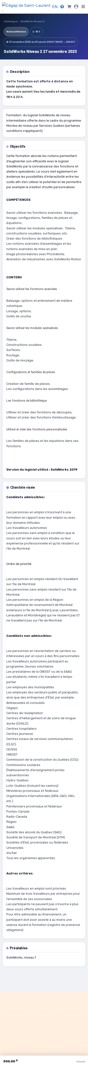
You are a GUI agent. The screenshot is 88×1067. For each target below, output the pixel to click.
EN (54, 6)
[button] (83, 6)
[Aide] (62, 6)
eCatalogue (11, 21)
